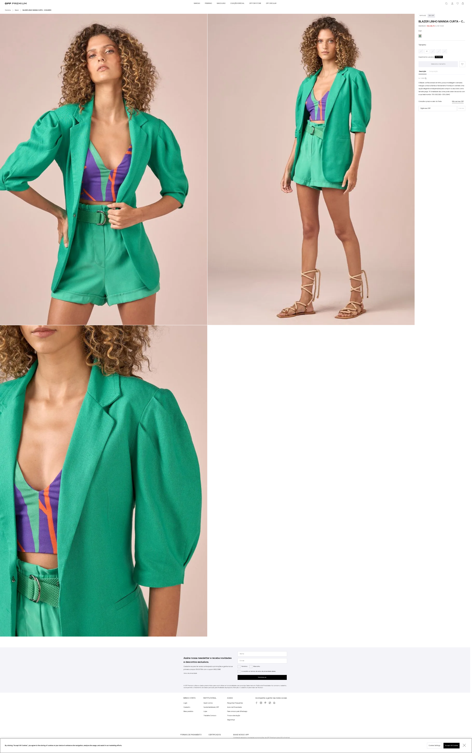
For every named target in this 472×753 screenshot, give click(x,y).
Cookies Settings (434, 745)
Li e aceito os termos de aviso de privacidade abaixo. (259, 671)
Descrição (422, 71)
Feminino (244, 666)
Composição (433, 71)
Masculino (256, 666)
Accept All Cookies (451, 745)
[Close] (464, 745)
